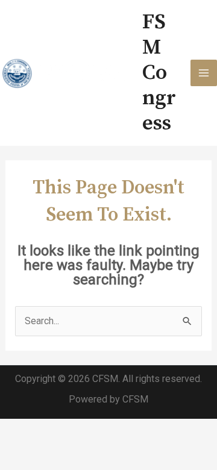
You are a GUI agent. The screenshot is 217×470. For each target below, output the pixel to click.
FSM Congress (159, 73)
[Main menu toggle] (203, 73)
